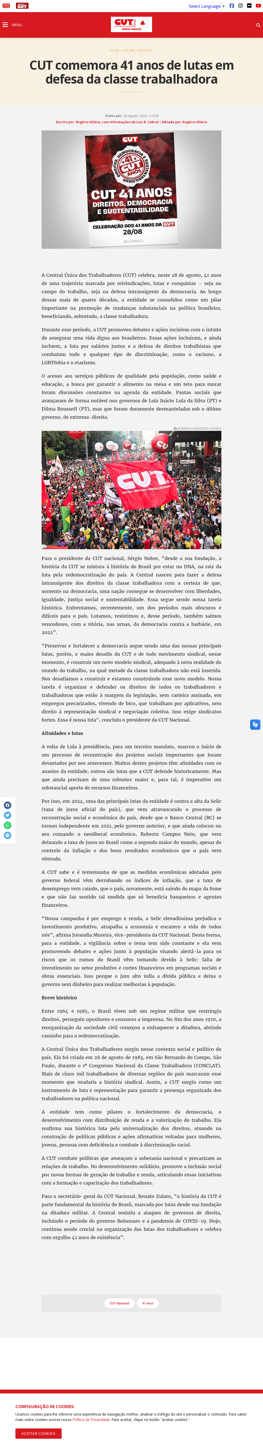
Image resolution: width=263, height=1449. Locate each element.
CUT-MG (129, 50)
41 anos (148, 1303)
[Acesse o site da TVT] (6, 7)
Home (114, 50)
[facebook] (231, 5)
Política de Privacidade (91, 1419)
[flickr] (249, 5)
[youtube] (257, 5)
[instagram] (240, 5)
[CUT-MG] (131, 24)
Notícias (145, 50)
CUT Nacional (119, 1303)
